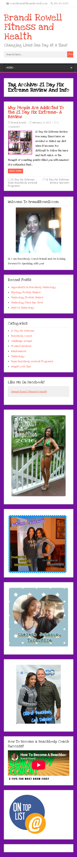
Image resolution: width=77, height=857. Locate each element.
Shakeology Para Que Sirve (27, 302)
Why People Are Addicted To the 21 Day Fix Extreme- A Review (36, 112)
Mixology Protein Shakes (25, 292)
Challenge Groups (21, 341)
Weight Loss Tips (21, 366)
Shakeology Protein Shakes (27, 297)
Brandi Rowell (18, 122)
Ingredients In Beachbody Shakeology (33, 287)
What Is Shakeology (22, 307)
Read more (15, 170)
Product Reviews (21, 346)
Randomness (18, 351)
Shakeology (17, 356)
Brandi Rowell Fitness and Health (33, 27)
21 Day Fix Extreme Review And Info (57, 181)
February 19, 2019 (41, 122)
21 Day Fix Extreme (23, 179)
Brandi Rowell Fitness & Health (29, 391)
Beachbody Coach (21, 336)
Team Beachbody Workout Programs (32, 361)
